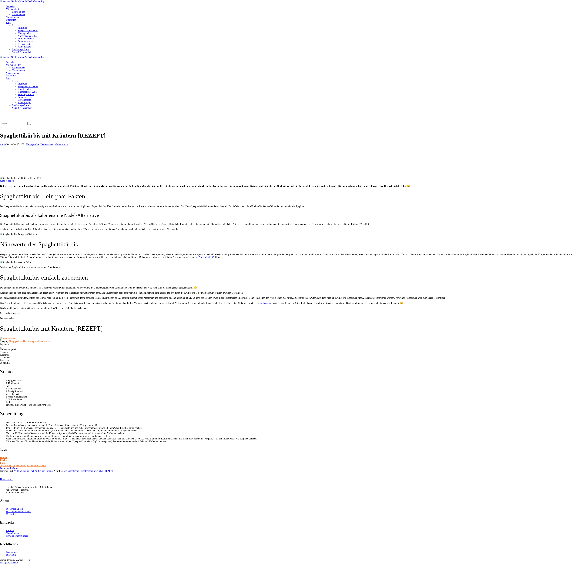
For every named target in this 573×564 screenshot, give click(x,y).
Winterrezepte (24, 46)
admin (3, 144)
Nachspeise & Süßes (27, 36)
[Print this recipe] (8, 338)
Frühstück (22, 28)
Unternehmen (18, 14)
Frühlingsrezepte (26, 38)
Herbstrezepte (24, 44)
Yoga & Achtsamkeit (21, 52)
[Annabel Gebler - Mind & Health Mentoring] (22, 1)
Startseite (10, 6)
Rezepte (16, 25)
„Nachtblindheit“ (206, 257)
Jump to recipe (7, 180)
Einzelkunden (18, 11)
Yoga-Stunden (12, 17)
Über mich (11, 20)
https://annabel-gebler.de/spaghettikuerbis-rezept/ (23, 465)
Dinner (3, 457)
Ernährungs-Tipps (20, 49)
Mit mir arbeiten (13, 9)
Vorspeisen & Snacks (28, 30)
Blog (8, 22)
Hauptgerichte (24, 33)
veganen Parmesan (263, 303)
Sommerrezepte (25, 41)
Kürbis (3, 460)
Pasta (3, 463)
